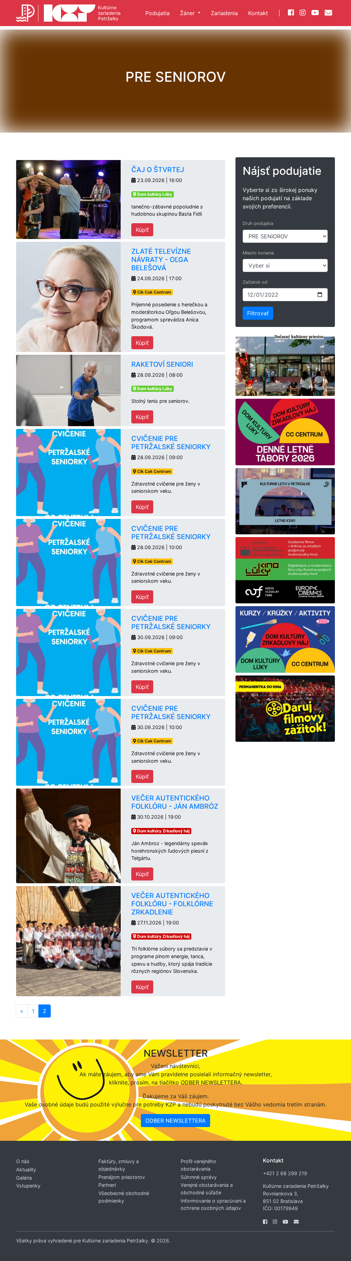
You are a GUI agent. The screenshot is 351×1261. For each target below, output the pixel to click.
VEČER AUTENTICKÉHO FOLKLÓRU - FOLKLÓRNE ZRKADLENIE (172, 903)
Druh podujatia (258, 223)
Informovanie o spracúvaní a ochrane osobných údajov (213, 1204)
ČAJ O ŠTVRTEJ (157, 170)
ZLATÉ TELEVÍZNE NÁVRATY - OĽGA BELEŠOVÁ (161, 259)
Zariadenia (224, 13)
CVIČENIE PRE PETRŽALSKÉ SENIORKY (171, 442)
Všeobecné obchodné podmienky (123, 1197)
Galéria (24, 1178)
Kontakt (258, 13)
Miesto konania (258, 252)
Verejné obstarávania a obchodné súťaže (207, 1188)
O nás (22, 1161)
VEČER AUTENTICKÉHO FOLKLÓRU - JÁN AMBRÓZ (174, 802)
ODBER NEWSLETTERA (175, 1120)
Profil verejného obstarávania (198, 1165)
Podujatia (157, 13)
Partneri (107, 1185)
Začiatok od (255, 282)
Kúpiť (142, 229)
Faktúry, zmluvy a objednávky (118, 1165)
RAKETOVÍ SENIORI (162, 364)
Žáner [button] (188, 13)
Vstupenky (28, 1186)
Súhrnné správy (199, 1177)
